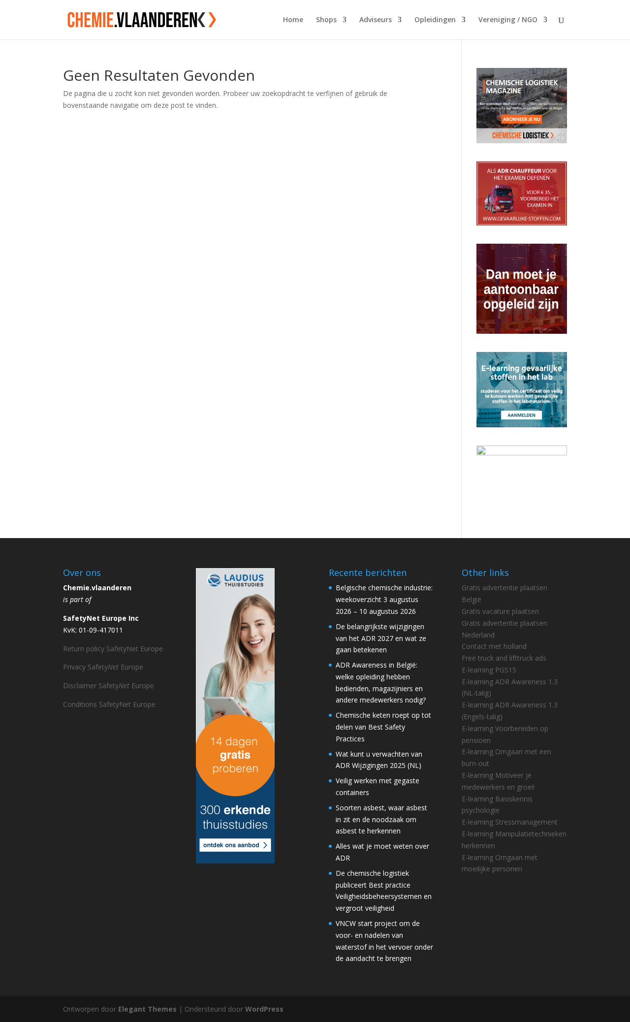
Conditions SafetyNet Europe (109, 704)
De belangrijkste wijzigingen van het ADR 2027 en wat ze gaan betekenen (381, 638)
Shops (326, 20)
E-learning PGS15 (489, 669)
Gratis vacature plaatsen (500, 611)
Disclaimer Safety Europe (108, 685)
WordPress (264, 1009)
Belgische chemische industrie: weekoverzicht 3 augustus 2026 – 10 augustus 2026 (384, 599)
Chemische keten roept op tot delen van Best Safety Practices (383, 726)
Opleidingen (435, 20)
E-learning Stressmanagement (510, 822)
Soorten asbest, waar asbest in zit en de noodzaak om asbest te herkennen (381, 819)
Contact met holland (494, 646)
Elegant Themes (147, 1009)
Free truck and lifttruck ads (504, 658)
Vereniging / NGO (507, 20)
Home (293, 20)
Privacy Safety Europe (103, 666)
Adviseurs (375, 20)
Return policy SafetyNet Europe (113, 648)
